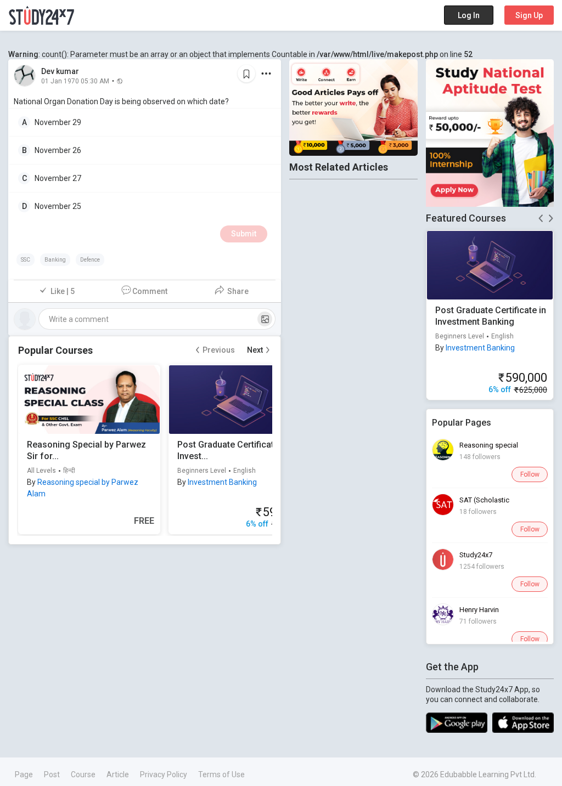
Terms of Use (221, 774)
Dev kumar (60, 71)
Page (24, 774)
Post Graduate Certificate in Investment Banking (490, 316)
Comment (149, 291)
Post (52, 774)
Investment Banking (222, 482)
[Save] (246, 73)
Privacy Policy (163, 774)
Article (117, 774)
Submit (243, 233)
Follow (529, 474)
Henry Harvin (479, 610)
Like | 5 (62, 291)
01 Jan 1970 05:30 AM (75, 80)
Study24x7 (475, 555)
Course (83, 774)
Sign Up (529, 15)
